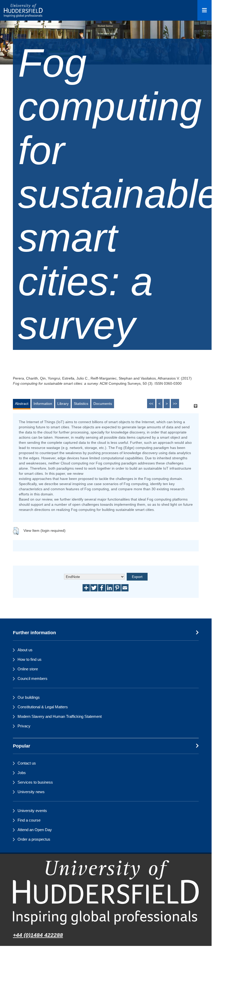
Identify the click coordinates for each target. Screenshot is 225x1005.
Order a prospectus (34, 839)
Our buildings (29, 697)
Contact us (27, 763)
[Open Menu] (204, 10)
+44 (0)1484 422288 (38, 935)
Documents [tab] (102, 403)
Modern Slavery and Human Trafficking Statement (60, 716)
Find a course (29, 820)
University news (31, 792)
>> (175, 403)
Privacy (24, 726)
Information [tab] (43, 403)
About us (25, 650)
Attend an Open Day (35, 829)
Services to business (35, 782)
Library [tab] (63, 403)
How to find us (30, 659)
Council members (32, 678)
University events (32, 810)
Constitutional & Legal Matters (43, 707)
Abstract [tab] (21, 403)
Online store (28, 669)
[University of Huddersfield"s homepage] (106, 892)
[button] (16, 531)
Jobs (22, 772)
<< (151, 403)
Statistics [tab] (81, 403)
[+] (195, 406)
